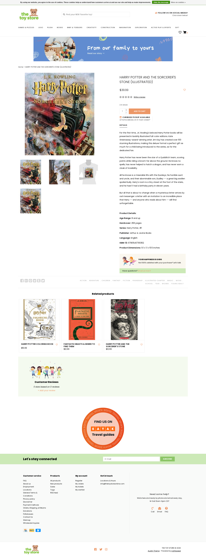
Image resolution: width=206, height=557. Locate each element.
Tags (52, 490)
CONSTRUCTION (108, 27)
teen (157, 283)
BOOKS (60, 27)
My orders (79, 484)
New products (56, 484)
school (149, 283)
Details (123, 125)
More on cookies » (178, 2)
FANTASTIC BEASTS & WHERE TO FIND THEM (79, 345)
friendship (138, 280)
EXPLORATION (141, 27)
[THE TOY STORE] (37, 14)
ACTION (83, 280)
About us (27, 484)
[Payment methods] (26, 531)
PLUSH (50, 27)
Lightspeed (176, 551)
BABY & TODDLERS (74, 27)
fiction (126, 280)
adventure (94, 280)
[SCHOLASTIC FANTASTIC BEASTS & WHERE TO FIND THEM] (82, 319)
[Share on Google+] (26, 280)
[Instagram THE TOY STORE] (106, 549)
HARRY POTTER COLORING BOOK (37, 344)
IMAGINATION (125, 27)
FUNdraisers (28, 514)
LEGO (40, 27)
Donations (27, 511)
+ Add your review (46, 390)
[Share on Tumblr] (38, 280)
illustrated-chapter (155, 280)
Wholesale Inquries (31, 523)
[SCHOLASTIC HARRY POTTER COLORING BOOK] (39, 319)
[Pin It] (30, 280)
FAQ (24, 480)
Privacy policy (29, 499)
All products (55, 480)
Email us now (144, 271)
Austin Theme (153, 551)
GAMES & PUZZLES (26, 27)
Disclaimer (27, 502)
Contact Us (28, 517)
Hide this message (161, 2)
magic (170, 280)
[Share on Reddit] (34, 280)
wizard (165, 283)
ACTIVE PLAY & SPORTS (161, 27)
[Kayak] (103, 429)
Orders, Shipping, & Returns (34, 508)
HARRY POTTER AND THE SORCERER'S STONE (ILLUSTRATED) (48, 67)
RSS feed (54, 493)
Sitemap (26, 520)
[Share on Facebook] (22, 280)
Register (78, 480)
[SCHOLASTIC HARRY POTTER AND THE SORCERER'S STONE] (124, 319)
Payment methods (31, 505)
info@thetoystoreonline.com (112, 484)
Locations (27, 490)
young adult (177, 283)
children (106, 280)
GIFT (177, 27)
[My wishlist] (180, 32)
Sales (52, 486)
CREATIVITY (92, 27)
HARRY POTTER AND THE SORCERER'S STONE (117, 345)
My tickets (79, 486)
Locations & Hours (108, 480)
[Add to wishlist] (184, 90)
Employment (28, 486)
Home (20, 67)
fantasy (116, 280)
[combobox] (96, 14)
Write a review (139, 97)
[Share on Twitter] (43, 280)
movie (178, 280)
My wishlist (80, 490)
